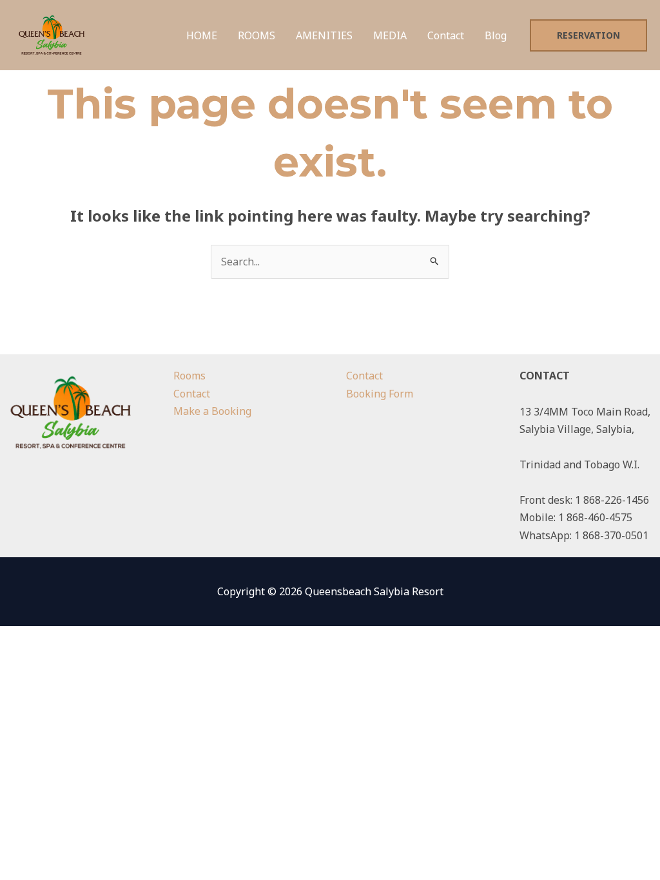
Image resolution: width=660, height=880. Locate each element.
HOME (201, 35)
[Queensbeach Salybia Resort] (51, 34)
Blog (496, 35)
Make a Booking (212, 411)
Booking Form (379, 394)
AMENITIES (324, 35)
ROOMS (256, 35)
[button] (588, 35)
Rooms (189, 375)
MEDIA (390, 35)
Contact (445, 35)
